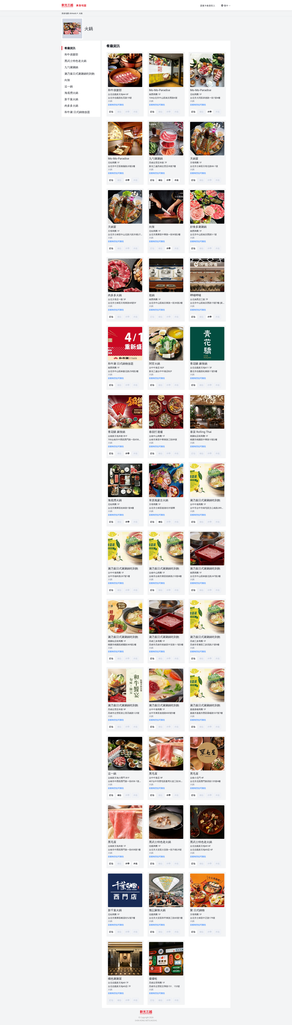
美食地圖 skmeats (69, 13)
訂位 (111, 111)
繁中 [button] (226, 5)
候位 (160, 180)
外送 (177, 180)
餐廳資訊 (69, 48)
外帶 (210, 111)
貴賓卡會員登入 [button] (207, 5)
